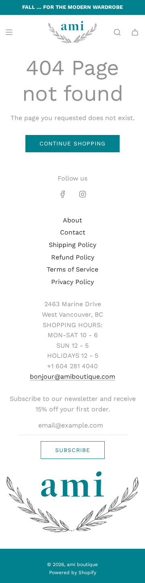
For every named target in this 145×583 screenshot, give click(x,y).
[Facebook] (63, 194)
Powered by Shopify (72, 572)
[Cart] (135, 32)
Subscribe (72, 450)
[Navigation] (9, 32)
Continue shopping (72, 143)
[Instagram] (82, 194)
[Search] (117, 32)
